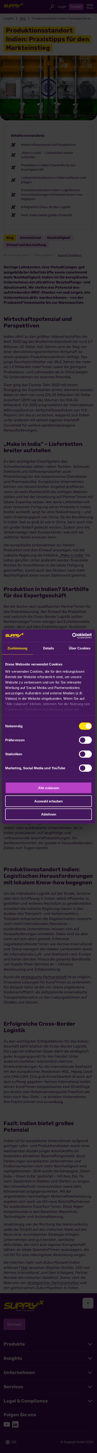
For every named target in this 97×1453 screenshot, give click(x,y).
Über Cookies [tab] (79, 648)
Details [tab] (48, 648)
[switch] (85, 740)
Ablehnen (48, 814)
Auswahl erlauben (48, 801)
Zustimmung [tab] (17, 648)
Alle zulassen (48, 788)
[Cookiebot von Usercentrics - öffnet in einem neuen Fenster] (72, 636)
